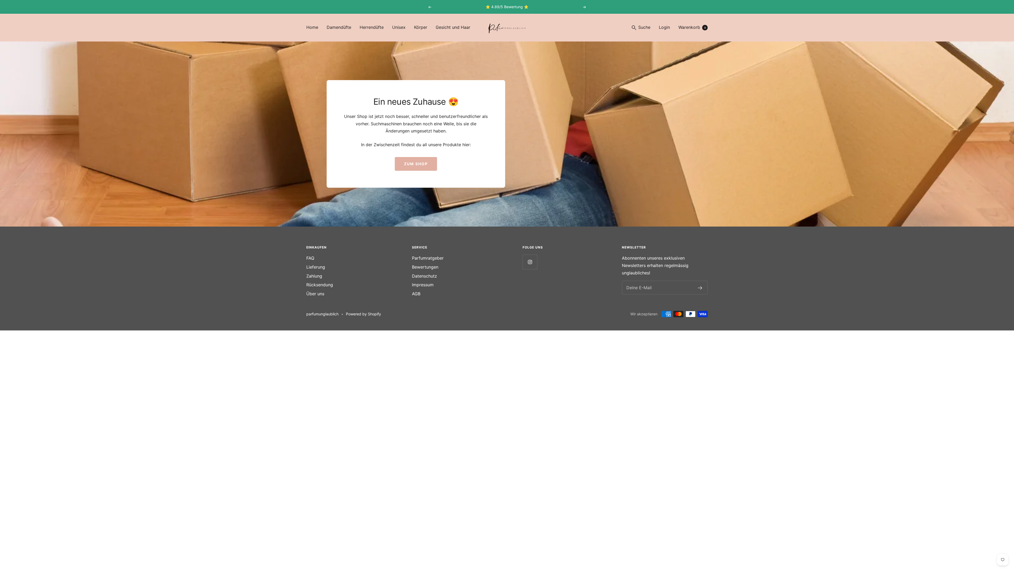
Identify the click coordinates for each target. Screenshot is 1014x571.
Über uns (315, 293)
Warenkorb (692, 27)
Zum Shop (416, 164)
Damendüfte (339, 27)
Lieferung (315, 267)
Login (664, 27)
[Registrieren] (700, 288)
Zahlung (314, 276)
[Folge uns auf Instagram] (530, 262)
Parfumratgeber (428, 258)
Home (312, 27)
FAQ (310, 258)
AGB (416, 293)
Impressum (423, 284)
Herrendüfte (372, 27)
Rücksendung (319, 284)
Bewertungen (425, 267)
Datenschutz (424, 276)
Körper (420, 27)
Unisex (399, 27)
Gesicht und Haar (453, 27)
